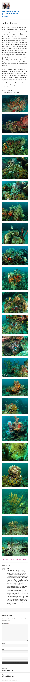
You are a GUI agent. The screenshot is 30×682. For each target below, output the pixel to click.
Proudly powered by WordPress (9, 680)
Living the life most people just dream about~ (11, 13)
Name (4, 643)
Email (4, 649)
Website (4, 656)
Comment (5, 623)
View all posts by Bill (12, 605)
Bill (15, 610)
